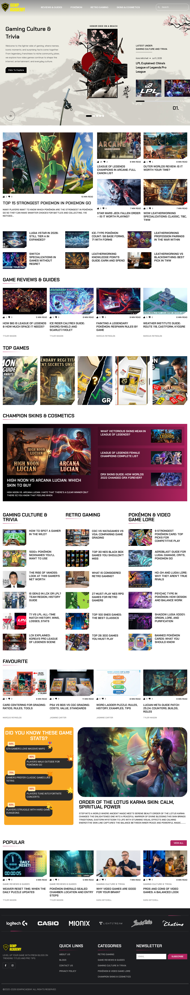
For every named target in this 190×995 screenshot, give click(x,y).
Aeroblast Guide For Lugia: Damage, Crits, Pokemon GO (170, 555)
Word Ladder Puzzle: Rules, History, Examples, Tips (117, 706)
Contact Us (66, 965)
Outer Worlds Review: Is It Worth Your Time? (163, 168)
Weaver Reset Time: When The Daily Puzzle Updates (24, 890)
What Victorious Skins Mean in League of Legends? (123, 432)
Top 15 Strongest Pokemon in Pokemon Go (47, 203)
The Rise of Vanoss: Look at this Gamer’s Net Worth (44, 576)
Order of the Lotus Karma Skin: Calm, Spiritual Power (126, 804)
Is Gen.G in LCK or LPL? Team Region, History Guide (45, 597)
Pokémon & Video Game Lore (114, 971)
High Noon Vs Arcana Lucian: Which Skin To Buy (44, 483)
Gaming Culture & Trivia (110, 884)
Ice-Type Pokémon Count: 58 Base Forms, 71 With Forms (108, 236)
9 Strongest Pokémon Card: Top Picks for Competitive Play (169, 536)
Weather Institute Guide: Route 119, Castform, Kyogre (164, 324)
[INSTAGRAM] (12, 965)
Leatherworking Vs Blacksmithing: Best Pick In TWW (169, 257)
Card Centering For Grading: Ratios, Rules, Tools (24, 706)
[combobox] (172, 7)
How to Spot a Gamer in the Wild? (45, 532)
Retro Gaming (99, 7)
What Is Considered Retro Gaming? (106, 574)
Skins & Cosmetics (128, 7)
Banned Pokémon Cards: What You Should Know (167, 639)
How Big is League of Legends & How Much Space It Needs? (24, 324)
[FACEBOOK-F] (5, 965)
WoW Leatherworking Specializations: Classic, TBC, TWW (165, 216)
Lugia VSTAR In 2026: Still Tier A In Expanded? (43, 236)
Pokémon (76, 7)
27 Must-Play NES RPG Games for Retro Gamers (108, 597)
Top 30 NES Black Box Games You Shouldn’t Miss (108, 555)
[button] (10, 116)
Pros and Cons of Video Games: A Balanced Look (161, 890)
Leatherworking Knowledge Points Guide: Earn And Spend (108, 257)
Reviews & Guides (51, 7)
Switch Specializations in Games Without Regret (42, 259)
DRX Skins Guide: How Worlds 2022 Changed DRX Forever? (122, 476)
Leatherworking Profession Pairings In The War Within (169, 236)
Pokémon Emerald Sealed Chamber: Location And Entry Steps (71, 892)
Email (139, 952)
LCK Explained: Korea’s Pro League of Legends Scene (43, 639)
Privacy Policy (67, 971)
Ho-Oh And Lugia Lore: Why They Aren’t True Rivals (171, 576)
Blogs (62, 960)
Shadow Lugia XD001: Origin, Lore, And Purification (170, 618)
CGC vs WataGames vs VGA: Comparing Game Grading (108, 534)
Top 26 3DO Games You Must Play (105, 637)
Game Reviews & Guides (16, 884)
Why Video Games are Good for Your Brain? (116, 890)
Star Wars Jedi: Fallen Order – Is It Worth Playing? (118, 214)
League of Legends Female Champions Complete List (120, 454)
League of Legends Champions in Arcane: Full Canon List (116, 170)
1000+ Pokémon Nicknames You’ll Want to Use (42, 555)
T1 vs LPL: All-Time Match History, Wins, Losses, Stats (44, 618)
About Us (64, 954)
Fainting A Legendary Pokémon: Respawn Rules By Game (117, 326)
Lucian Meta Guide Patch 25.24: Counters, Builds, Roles (161, 708)
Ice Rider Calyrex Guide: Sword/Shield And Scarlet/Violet (67, 326)
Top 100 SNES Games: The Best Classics (107, 616)
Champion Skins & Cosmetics (114, 976)
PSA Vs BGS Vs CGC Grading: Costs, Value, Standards (70, 706)
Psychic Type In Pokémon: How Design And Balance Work (171, 597)
